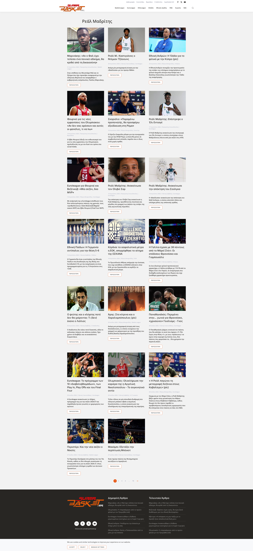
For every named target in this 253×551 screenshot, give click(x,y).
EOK (135, 258)
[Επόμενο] (137, 481)
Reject (83, 547)
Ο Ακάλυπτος (158, 2)
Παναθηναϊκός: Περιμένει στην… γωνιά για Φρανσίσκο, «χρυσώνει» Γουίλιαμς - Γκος (166, 318)
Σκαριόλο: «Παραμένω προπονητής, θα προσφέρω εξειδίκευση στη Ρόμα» (124, 122)
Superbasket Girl (169, 2)
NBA (185, 8)
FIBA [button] (171, 8)
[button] (193, 8)
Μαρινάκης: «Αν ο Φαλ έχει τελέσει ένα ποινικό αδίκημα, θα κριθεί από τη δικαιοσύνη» (85, 59)
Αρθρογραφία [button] (130, 2)
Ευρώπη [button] (178, 8)
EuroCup (136, 130)
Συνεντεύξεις (140, 2)
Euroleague (139, 64)
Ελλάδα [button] (150, 8)
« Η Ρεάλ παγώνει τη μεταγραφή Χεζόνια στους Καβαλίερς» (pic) (164, 384)
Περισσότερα (74, 85)
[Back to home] (72, 8)
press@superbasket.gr (89, 529)
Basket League (136, 322)
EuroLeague (131, 8)
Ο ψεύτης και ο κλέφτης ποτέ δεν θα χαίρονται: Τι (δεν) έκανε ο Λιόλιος (84, 318)
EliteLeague (142, 8)
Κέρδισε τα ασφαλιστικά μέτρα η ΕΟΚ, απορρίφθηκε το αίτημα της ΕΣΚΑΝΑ (126, 250)
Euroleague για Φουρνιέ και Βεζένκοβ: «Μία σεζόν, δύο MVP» (83, 189)
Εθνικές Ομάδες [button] (161, 8)
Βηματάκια (149, 2)
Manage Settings (97, 547)
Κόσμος (175, 262)
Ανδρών (177, 64)
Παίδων (94, 255)
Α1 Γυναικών (134, 395)
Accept (72, 547)
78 (133, 481)
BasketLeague (119, 8)
